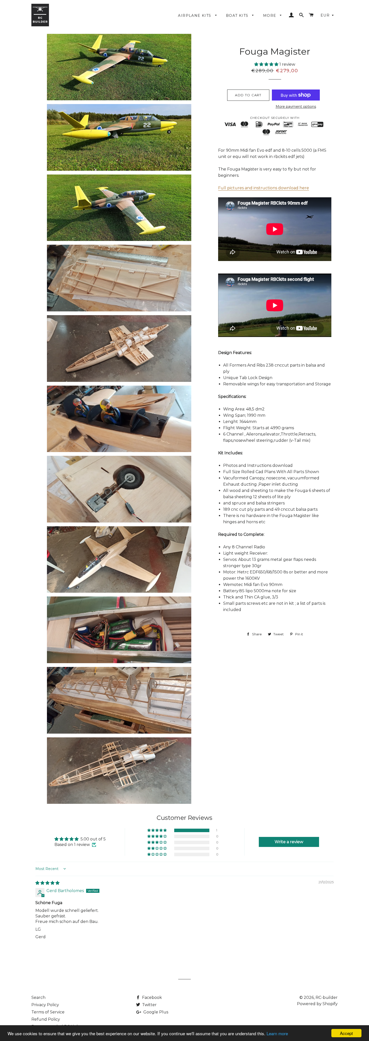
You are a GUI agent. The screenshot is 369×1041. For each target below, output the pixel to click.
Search (38, 997)
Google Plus (155, 1012)
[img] (47, 883)
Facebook (151, 997)
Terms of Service (48, 1012)
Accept (346, 1033)
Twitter (149, 1004)
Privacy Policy (45, 1004)
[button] (266, 64)
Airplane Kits (195, 15)
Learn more (277, 1033)
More (270, 15)
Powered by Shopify (317, 1003)
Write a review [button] (289, 841)
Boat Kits (238, 15)
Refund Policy (45, 1019)
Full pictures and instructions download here (263, 188)
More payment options (296, 106)
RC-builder (327, 997)
